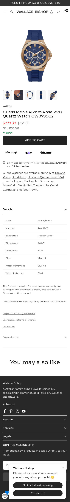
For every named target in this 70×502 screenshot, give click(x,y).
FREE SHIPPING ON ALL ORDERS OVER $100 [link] (35, 3)
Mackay (29, 181)
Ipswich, (8, 181)
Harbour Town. (28, 189)
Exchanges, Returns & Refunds (19, 319)
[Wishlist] (58, 11)
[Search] (12, 11)
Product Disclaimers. (55, 301)
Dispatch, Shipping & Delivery (19, 313)
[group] (35, 56)
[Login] (51, 11)
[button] (5, 11)
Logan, (18, 181)
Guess (7, 106)
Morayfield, (10, 185)
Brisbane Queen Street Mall (46, 177)
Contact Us (9, 326)
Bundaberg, (19, 177)
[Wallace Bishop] (32, 11)
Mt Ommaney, (44, 181)
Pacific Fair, (25, 185)
